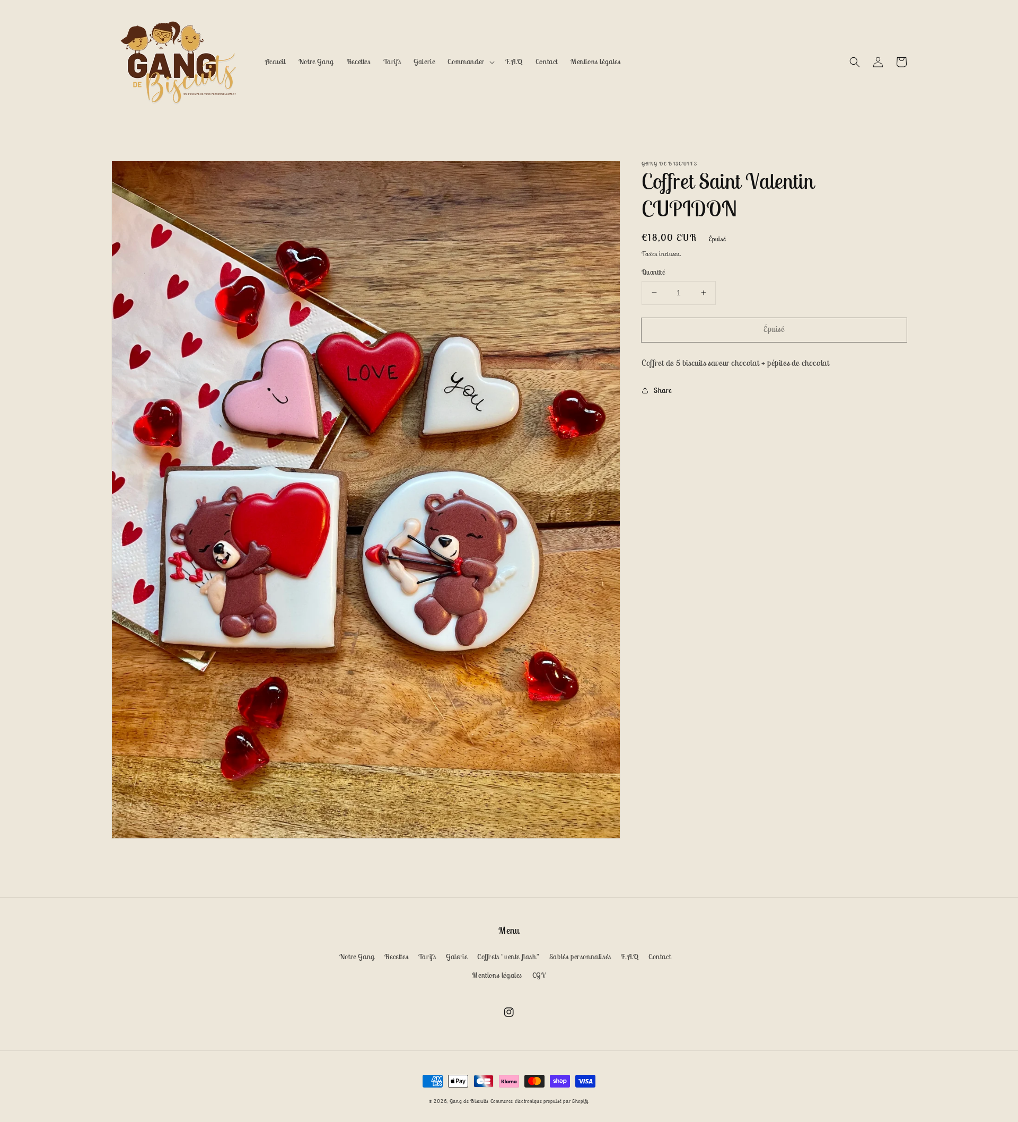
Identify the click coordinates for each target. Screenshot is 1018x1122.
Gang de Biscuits (469, 1101)
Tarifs (427, 956)
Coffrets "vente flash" (508, 956)
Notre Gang (357, 956)
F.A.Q (629, 956)
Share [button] (663, 390)
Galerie (456, 956)
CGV (539, 975)
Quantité (653, 272)
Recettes (396, 956)
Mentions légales (497, 975)
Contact (659, 956)
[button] (854, 62)
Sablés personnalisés (580, 956)
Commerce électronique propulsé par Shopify (539, 1101)
